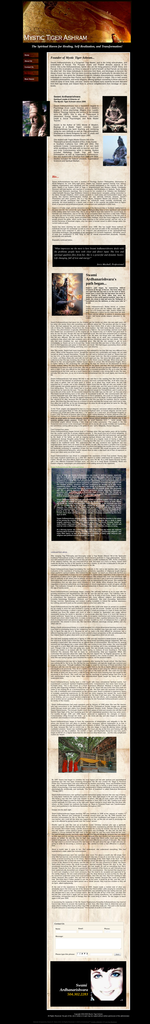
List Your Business (111, 1022)
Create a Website (96, 1022)
